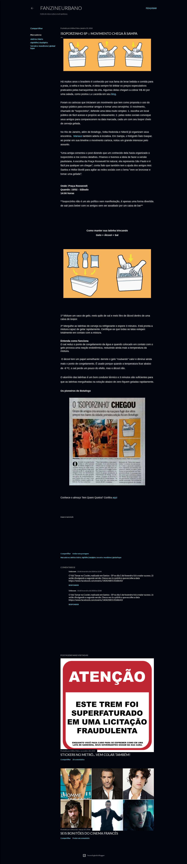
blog (113, 94)
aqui (115, 497)
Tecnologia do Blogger (95, 855)
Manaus (77, 136)
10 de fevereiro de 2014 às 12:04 (89, 571)
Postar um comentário (81, 838)
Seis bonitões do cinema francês (89, 833)
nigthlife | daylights (39, 42)
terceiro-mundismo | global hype (109, 557)
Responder (74, 585)
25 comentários (78, 760)
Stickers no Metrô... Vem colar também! (95, 755)
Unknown (72, 571)
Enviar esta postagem (81, 554)
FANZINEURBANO (61, 8)
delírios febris (36, 39)
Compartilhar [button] (36, 28)
